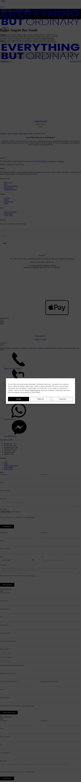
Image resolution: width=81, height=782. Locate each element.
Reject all (40, 399)
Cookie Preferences (35, 390)
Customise (62, 399)
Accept (18, 399)
